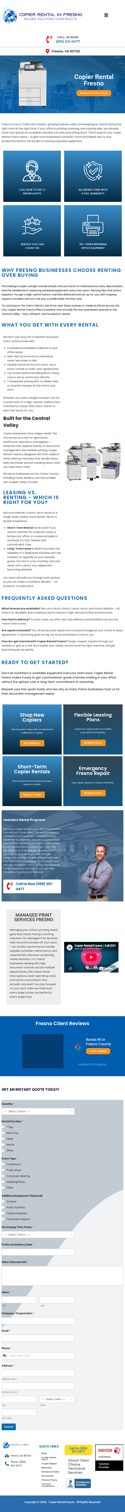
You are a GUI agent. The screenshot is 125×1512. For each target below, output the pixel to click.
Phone (7, 1348)
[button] (106, 15)
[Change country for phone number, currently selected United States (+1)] (5, 1355)
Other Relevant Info (15, 1262)
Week (10, 1138)
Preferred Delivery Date (18, 1244)
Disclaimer (48, 1475)
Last (42, 1305)
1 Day (10, 1127)
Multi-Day (13, 1132)
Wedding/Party (16, 1181)
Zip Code (6, 1418)
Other (10, 1150)
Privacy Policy (49, 1479)
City (4, 1405)
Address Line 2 (9, 1392)
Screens (11, 1201)
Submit (8, 1426)
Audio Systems (16, 1207)
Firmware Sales (50, 1471)
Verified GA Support (92, 1064)
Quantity (8, 1103)
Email (6, 1330)
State (42, 1405)
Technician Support (18, 1219)
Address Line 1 (9, 1379)
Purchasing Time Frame (18, 1227)
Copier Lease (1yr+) (49, 1458)
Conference (14, 1164)
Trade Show (14, 1170)
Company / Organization (18, 1313)
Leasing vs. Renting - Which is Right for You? (31, 497)
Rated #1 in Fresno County (98, 1041)
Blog (44, 1453)
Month (10, 1144)
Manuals (46, 1467)
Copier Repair (49, 1463)
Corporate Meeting (18, 1176)
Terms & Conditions (48, 1485)
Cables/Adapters (17, 1213)
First (4, 1305)
